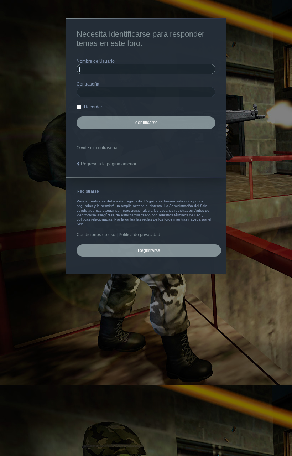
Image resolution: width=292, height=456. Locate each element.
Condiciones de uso (96, 234)
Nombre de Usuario (96, 61)
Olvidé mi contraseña (97, 147)
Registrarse (149, 250)
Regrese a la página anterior (108, 163)
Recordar (92, 106)
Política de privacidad (139, 234)
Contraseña (88, 84)
